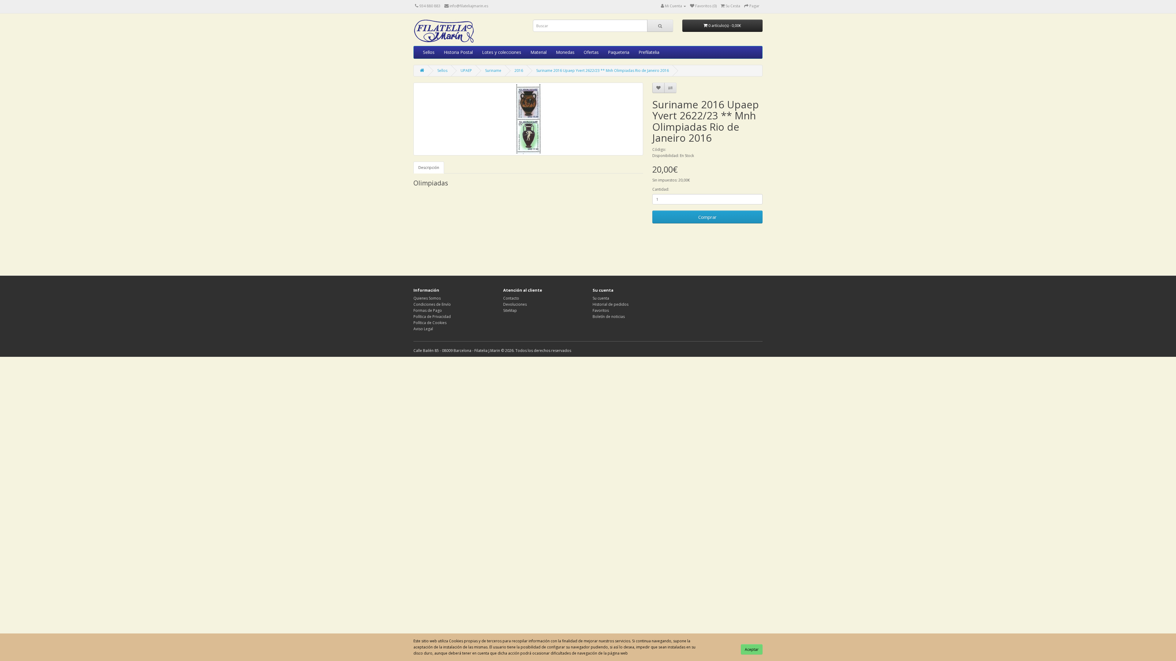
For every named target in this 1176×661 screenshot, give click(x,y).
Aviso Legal (423, 328)
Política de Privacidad (432, 316)
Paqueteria (618, 52)
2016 (518, 70)
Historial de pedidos (610, 304)
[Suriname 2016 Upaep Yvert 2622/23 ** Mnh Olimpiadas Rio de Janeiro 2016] (528, 119)
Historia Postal (458, 52)
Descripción (428, 167)
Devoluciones (515, 304)
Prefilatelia (649, 52)
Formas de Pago (427, 310)
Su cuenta (601, 298)
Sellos (429, 52)
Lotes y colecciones (501, 52)
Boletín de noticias (609, 316)
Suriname (493, 70)
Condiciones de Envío (432, 304)
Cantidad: (660, 189)
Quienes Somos (427, 298)
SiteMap (510, 310)
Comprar (707, 217)
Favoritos (601, 310)
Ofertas (591, 52)
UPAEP (466, 70)
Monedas (565, 52)
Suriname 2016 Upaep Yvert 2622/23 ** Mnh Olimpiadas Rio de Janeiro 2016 (602, 70)
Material (538, 52)
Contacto (511, 298)
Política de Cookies (430, 322)
